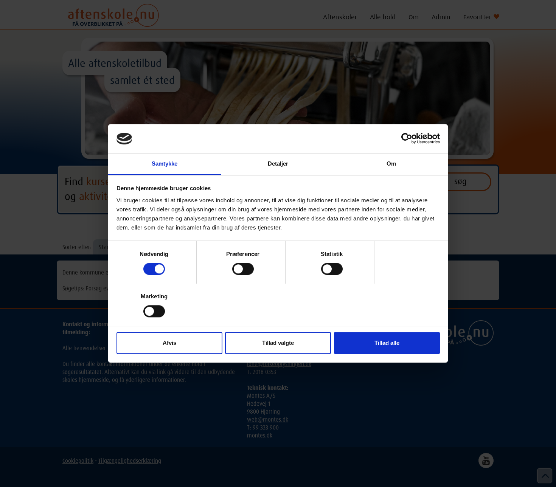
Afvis (169, 343)
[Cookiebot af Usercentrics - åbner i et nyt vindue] (407, 138)
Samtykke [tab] (165, 163)
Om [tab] (391, 163)
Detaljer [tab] (278, 163)
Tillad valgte (278, 343)
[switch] (243, 269)
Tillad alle (386, 343)
